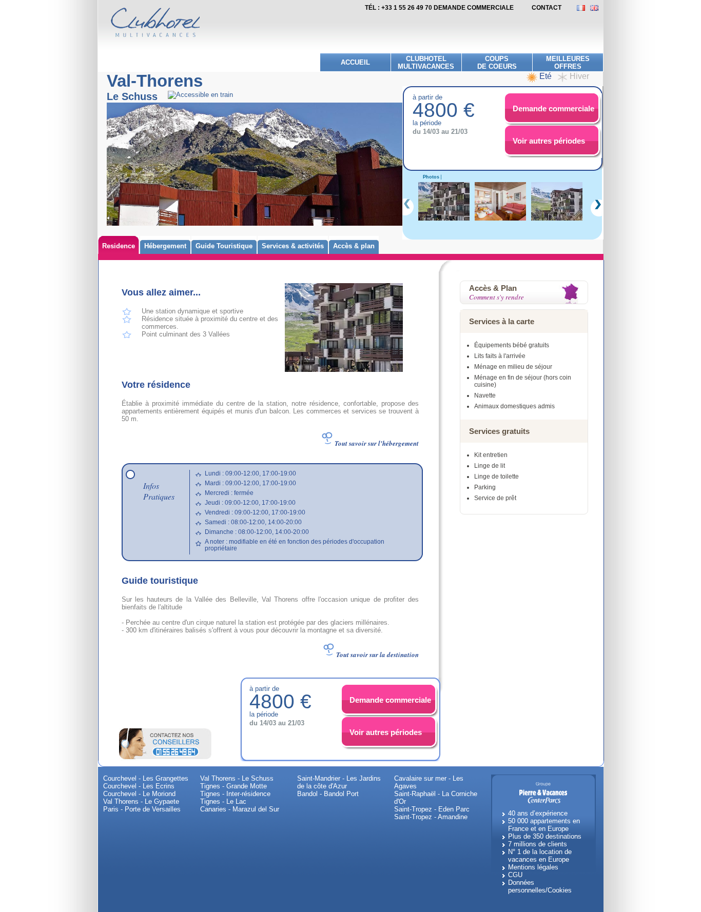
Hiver (579, 76)
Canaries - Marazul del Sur (239, 809)
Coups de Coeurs (497, 62)
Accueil (355, 62)
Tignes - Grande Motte (233, 786)
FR (583, 8)
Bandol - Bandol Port (328, 794)
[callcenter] (165, 743)
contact (546, 7)
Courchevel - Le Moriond (139, 794)
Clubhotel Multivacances (426, 62)
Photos (431, 177)
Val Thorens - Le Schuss (237, 778)
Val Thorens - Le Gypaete (141, 801)
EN (596, 8)
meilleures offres (568, 62)
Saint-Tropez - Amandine (431, 817)
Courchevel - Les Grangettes (145, 778)
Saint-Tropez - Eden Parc (432, 809)
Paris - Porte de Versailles (142, 809)
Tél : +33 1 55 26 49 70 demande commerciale (439, 7)
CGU (515, 875)
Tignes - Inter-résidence (235, 794)
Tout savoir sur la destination (377, 654)
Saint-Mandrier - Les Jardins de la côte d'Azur (339, 782)
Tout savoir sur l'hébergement (377, 443)
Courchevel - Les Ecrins (138, 786)
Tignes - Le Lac (223, 801)
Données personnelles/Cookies (540, 886)
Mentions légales (533, 867)
